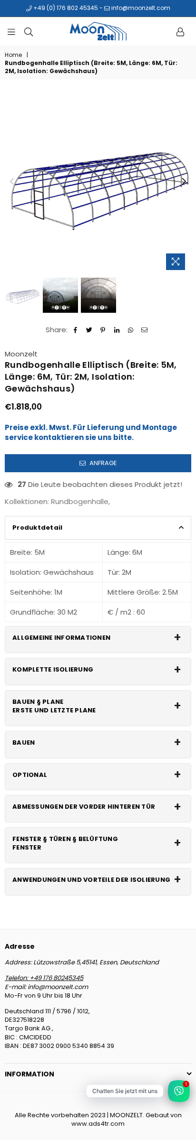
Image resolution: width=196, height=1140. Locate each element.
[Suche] (28, 31)
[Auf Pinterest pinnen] (103, 330)
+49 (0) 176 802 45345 (65, 8)
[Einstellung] (180, 31)
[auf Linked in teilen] (116, 330)
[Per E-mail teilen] (144, 330)
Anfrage (102, 462)
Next (184, 182)
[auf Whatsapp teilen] (130, 330)
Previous (12, 182)
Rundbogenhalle (79, 501)
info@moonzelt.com (140, 8)
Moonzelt (21, 354)
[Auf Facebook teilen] (75, 330)
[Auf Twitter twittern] (89, 330)
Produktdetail (37, 527)
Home (13, 55)
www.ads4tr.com (98, 1123)
